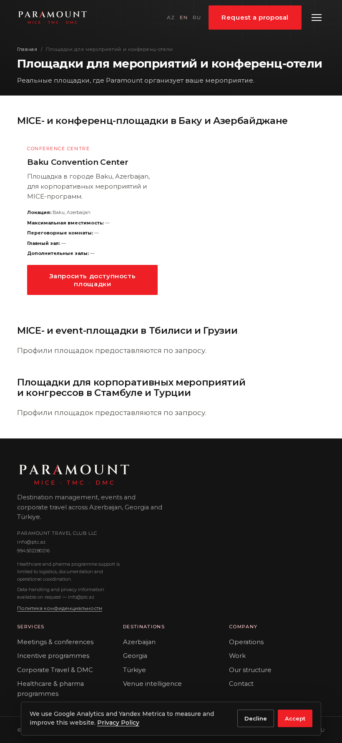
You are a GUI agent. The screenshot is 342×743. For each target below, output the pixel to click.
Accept (295, 718)
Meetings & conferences (55, 642)
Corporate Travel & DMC (55, 670)
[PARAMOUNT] (52, 17)
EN (184, 17)
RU (197, 17)
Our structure (250, 670)
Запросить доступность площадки (92, 280)
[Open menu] (316, 17)
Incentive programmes (53, 656)
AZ (171, 17)
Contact (241, 684)
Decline (255, 718)
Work (237, 656)
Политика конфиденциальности (59, 608)
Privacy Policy (118, 722)
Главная (27, 49)
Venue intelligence (152, 684)
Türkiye (134, 670)
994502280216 (33, 551)
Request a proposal (255, 17)
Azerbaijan (139, 642)
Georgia (135, 656)
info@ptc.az (31, 542)
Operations (246, 642)
